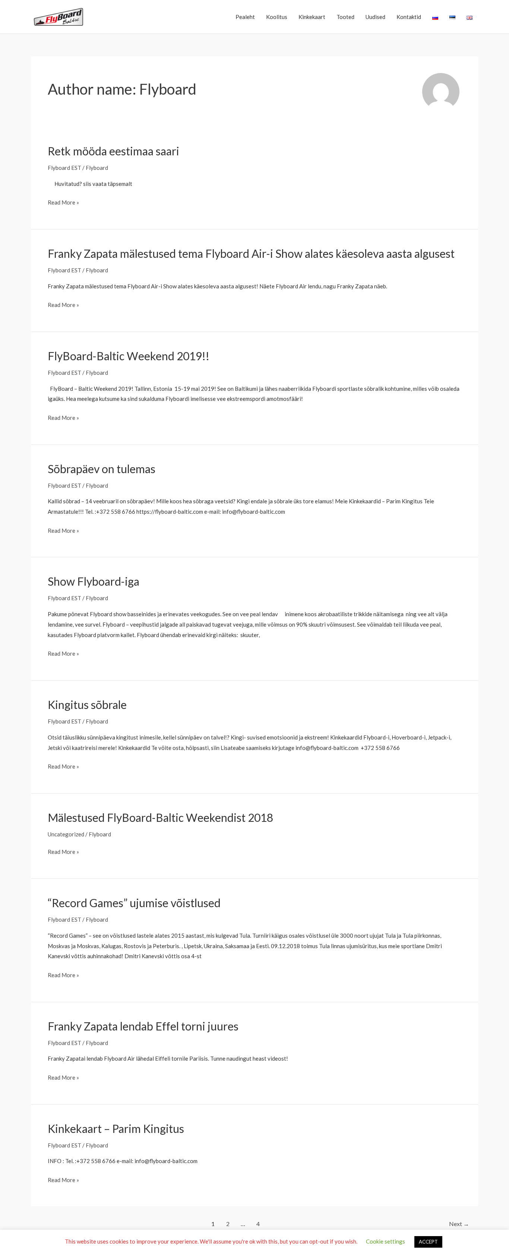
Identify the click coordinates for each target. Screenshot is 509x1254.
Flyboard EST (64, 167)
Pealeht (245, 16)
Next (459, 1223)
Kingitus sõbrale (87, 704)
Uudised (375, 16)
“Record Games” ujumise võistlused (134, 902)
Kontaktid (408, 16)
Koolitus (276, 16)
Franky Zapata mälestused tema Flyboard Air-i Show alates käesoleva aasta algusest (251, 253)
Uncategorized (66, 834)
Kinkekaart (311, 16)
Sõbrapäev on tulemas (101, 468)
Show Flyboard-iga (93, 581)
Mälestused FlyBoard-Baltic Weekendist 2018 (160, 817)
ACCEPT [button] (428, 1242)
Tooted (345, 16)
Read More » (63, 203)
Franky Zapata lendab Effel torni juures (143, 1026)
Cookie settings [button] (385, 1241)
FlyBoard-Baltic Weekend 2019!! (128, 355)
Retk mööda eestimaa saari (113, 151)
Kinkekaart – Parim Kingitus (116, 1128)
